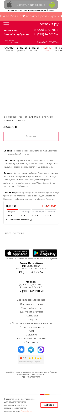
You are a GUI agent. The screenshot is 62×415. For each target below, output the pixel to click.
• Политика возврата (31, 327)
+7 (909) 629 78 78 (31, 291)
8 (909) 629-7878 (46, 29)
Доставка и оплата (31, 304)
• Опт (31, 330)
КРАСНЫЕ (47, 48)
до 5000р (33, 50)
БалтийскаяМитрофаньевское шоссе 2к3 (31, 267)
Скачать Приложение (31, 299)
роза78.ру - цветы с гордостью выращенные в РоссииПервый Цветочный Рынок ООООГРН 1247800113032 (31, 374)
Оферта (32, 319)
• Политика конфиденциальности (31, 323)
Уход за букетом (31, 308)
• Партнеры (31, 342)
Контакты (32, 315)
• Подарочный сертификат (31, 338)
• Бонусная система (31, 311)
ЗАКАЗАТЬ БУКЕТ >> (48, 42)
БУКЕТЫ (34, 47)
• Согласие (31, 334)
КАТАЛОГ (9, 47)
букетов (9, 50)
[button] (6, 24)
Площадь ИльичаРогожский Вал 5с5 (31, 284)
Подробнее (26, 411)
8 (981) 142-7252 (46, 34)
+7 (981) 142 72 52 (31, 272)
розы (47, 50)
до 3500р (21, 50)
